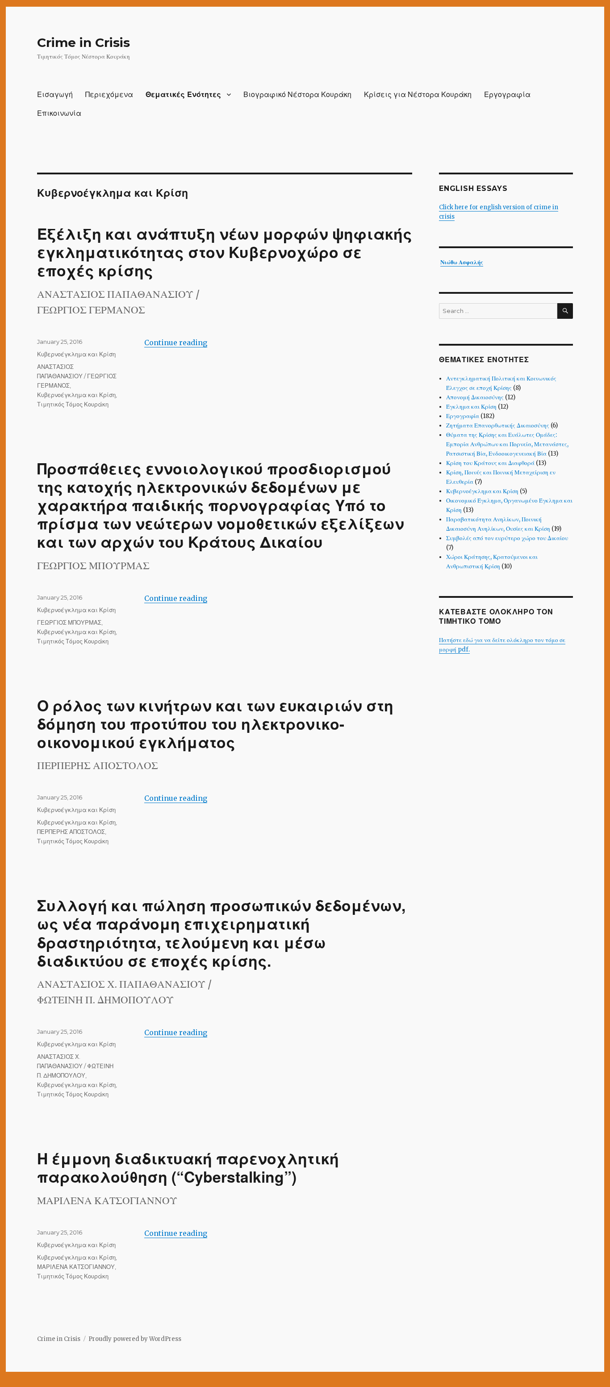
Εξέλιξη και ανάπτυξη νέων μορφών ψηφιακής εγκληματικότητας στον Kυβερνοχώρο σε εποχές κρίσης (224, 252)
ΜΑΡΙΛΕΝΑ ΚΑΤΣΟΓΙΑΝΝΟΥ (76, 1266)
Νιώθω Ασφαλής (461, 262)
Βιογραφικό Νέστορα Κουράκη (297, 94)
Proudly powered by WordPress (134, 1339)
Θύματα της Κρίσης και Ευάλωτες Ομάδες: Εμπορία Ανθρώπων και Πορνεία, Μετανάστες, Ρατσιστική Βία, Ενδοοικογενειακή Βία (507, 444)
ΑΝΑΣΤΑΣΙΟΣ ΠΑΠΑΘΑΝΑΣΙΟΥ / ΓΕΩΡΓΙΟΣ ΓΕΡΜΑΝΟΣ (77, 376)
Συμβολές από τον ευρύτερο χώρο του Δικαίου (507, 538)
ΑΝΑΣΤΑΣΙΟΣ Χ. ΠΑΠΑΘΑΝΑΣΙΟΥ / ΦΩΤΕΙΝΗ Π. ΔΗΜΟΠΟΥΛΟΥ (75, 1066)
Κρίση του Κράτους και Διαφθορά (490, 463)
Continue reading (175, 342)
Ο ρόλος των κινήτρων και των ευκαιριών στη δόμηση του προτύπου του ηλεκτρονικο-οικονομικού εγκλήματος (215, 723)
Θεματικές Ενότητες (183, 94)
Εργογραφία (507, 94)
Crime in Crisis (83, 42)
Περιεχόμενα (109, 94)
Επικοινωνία (59, 113)
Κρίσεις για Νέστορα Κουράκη (418, 94)
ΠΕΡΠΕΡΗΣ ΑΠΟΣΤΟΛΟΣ (71, 831)
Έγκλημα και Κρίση (471, 406)
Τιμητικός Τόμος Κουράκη (73, 404)
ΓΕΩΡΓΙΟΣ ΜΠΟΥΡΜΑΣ (69, 622)
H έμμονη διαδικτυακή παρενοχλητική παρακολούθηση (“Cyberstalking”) (188, 1167)
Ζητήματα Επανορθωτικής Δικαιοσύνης (497, 425)
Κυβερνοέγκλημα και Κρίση (76, 354)
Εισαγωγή (55, 94)
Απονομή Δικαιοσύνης (475, 397)
